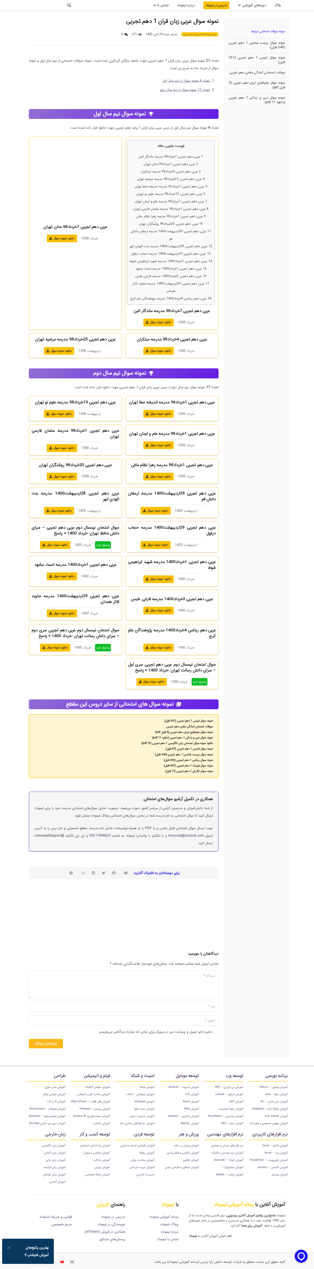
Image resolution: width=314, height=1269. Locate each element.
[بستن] (8, 1247)
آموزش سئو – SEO (232, 1123)
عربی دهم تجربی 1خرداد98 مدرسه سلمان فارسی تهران (170, 209)
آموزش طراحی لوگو (54, 1094)
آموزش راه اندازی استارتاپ (95, 1145)
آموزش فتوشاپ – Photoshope (47, 1109)
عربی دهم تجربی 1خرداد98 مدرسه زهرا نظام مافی (171, 216)
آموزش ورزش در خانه (186, 1145)
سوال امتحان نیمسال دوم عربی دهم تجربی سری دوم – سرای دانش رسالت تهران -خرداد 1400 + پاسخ (75, 633)
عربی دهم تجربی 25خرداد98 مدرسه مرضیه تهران (171, 179)
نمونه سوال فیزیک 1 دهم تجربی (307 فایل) (188, 765)
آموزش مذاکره (102, 1160)
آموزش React (191, 1101)
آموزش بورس (102, 1167)
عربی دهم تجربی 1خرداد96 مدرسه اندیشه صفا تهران (171, 186)
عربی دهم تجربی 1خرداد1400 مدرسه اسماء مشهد (171, 268)
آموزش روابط (146, 1153)
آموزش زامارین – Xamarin (183, 1116)
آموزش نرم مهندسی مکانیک (227, 1153)
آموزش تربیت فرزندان (141, 1167)
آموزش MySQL (190, 1123)
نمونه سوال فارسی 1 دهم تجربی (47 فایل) (189, 749)
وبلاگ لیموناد (169, 1224)
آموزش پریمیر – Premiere (95, 1109)
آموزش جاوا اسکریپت (231, 1109)
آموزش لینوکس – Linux (140, 1094)
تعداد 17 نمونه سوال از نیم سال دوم (185, 90)
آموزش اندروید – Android (184, 1087)
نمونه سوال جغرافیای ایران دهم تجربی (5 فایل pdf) (257, 85)
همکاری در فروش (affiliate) (105, 1231)
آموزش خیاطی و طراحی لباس (182, 1167)
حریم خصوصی (61, 1224)
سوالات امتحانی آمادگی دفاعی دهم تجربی (257, 72)
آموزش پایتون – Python (274, 1087)
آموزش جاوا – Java (276, 1094)
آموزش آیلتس (57, 1182)
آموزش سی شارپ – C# (274, 1101)
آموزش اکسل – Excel (275, 1145)
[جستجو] (69, 5)
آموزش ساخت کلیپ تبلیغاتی (93, 1094)
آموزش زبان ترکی (56, 1160)
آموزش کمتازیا (102, 1123)
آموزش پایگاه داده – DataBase (270, 1109)
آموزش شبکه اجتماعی (97, 1174)
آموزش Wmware (144, 1101)
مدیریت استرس (145, 1174)
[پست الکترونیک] (124, 872)
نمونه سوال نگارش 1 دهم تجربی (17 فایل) (189, 771)
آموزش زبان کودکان (54, 1174)
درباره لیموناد (170, 1231)
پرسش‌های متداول (112, 1239)
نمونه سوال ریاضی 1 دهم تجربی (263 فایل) (188, 760)
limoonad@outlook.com (186, 835)
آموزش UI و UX (56, 1101)
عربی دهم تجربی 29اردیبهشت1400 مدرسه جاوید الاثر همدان (75, 599)
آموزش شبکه (147, 1087)
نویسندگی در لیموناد (111, 1224)
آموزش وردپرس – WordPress (225, 1116)
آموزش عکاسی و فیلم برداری (183, 1153)
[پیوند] (44, 5)
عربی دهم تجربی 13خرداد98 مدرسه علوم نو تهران (170, 194)
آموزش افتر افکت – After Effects (90, 1101)
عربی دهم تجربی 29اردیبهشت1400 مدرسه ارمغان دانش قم (172, 496)
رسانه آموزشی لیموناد (164, 1216)
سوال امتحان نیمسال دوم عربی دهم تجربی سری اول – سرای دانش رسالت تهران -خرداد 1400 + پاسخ (172, 667)
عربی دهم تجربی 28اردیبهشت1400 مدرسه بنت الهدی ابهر (171, 246)
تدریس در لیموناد (113, 1216)
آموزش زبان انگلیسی (54, 1145)
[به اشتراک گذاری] (114, 872)
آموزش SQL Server (276, 1116)
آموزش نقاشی (191, 1160)
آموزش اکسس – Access (273, 1167)
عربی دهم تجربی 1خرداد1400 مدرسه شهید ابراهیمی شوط (171, 261)
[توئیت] (103, 872)
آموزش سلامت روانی (142, 1160)
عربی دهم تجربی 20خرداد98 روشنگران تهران (171, 223)
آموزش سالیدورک (233, 1167)
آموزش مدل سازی (55, 1087)
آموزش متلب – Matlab (229, 1174)
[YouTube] (62, 1262)
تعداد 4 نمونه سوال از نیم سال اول (186, 80)
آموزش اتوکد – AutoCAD (228, 1160)
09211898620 (100, 835)
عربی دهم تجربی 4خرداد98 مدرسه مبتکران (171, 171)
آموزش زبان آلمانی (55, 1153)
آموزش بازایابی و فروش (96, 1153)
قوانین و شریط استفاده (56, 1216)
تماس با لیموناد (168, 1239)
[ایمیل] (72, 1262)
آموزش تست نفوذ (144, 1109)
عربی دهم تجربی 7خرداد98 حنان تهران (171, 164)
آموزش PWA (191, 1109)
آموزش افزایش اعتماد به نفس (137, 1145)
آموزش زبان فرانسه (55, 1167)
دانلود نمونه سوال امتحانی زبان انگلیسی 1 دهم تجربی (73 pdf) (177, 743)
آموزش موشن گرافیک (97, 1087)
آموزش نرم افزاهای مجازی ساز (137, 1123)
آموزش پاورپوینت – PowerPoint (269, 1160)
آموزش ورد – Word (276, 1153)
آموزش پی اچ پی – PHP (229, 1087)
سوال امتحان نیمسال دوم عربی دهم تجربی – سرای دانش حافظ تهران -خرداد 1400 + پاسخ (75, 530)
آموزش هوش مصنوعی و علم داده (269, 1123)
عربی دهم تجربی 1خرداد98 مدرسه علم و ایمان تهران (171, 201)
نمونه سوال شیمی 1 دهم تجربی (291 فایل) (257, 60)
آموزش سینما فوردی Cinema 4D (91, 1116)
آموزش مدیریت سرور (142, 1116)
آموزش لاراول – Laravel (229, 1094)
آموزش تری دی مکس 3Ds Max (47, 1123)
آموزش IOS (192, 1094)
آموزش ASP (236, 1101)
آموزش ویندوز (280, 1174)
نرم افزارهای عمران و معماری (227, 1145)
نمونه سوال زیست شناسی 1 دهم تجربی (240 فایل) (257, 45)
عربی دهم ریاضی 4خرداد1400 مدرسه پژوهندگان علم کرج (171, 298)
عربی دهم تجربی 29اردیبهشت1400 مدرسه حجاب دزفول (171, 253)
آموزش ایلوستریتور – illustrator (47, 1116)
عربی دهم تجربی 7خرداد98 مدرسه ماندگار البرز (171, 156)
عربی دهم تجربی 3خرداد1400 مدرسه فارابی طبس (171, 276)
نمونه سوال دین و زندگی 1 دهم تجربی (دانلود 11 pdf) (257, 100)
